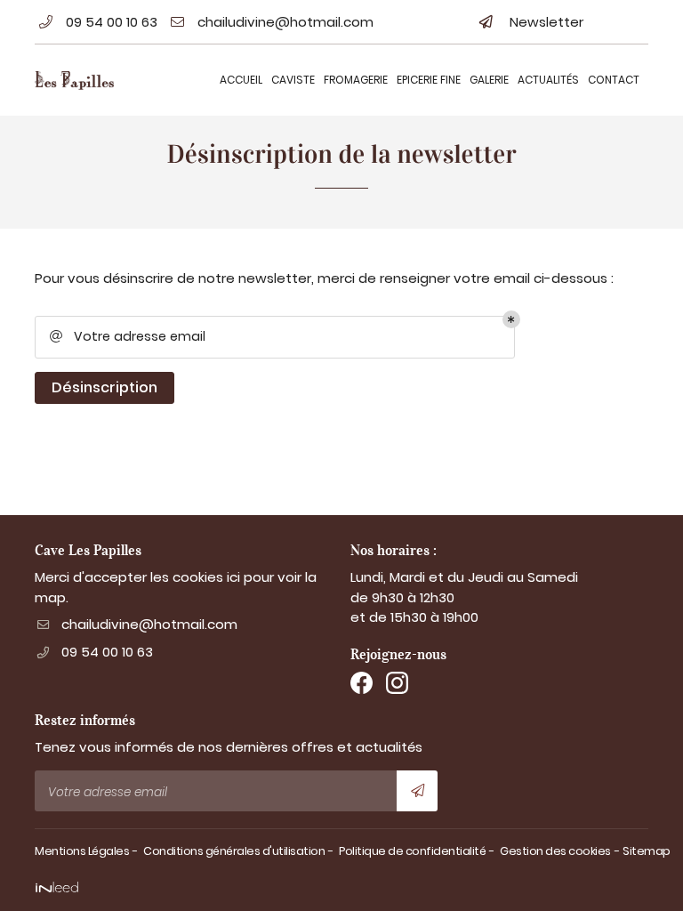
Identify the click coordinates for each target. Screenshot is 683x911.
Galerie (489, 79)
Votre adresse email (127, 336)
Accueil (241, 79)
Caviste (293, 79)
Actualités (548, 79)
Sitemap (647, 851)
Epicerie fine (429, 79)
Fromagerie (356, 79)
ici (233, 577)
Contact (613, 79)
